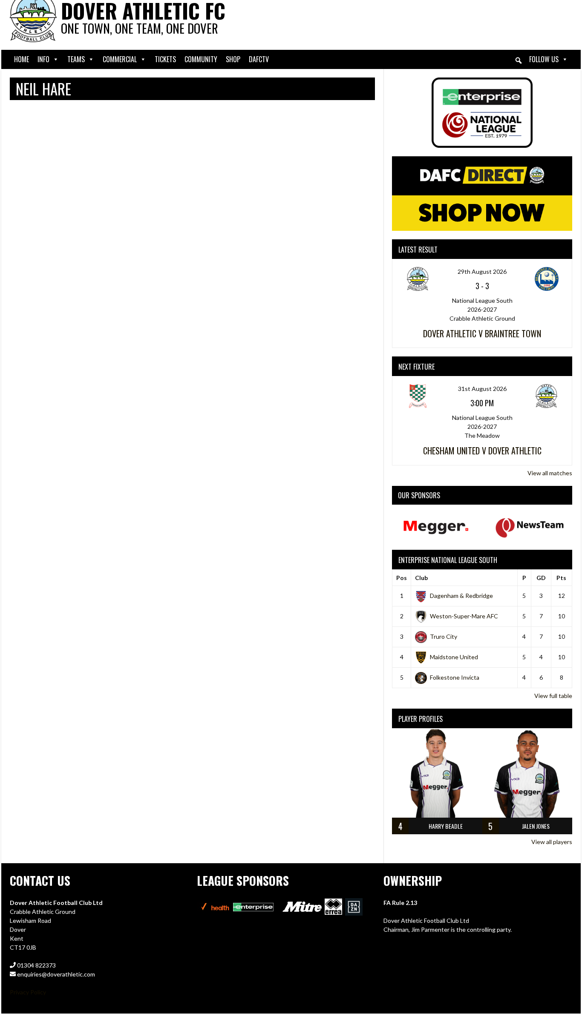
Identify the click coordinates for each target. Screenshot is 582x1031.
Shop (233, 59)
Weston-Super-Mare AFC (464, 616)
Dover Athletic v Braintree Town (482, 333)
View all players (551, 841)
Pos (401, 577)
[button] (518, 60)
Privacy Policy (28, 992)
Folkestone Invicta (454, 677)
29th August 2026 (482, 271)
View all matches (549, 473)
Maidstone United (454, 657)
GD (541, 577)
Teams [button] (76, 59)
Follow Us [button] (544, 59)
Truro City (443, 636)
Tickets (165, 59)
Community (200, 59)
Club (421, 577)
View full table (553, 695)
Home (21, 59)
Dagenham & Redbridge (461, 595)
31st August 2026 (482, 388)
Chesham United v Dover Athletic (482, 450)
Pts (561, 577)
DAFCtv (259, 59)
